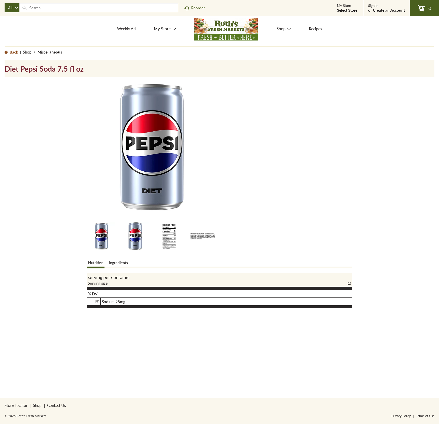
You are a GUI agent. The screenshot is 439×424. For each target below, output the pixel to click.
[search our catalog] (24, 7)
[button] (101, 236)
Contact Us (56, 405)
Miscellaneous (49, 52)
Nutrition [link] (95, 262)
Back (13, 52)
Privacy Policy (401, 415)
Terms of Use (425, 415)
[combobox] (12, 7)
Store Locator (16, 405)
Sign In (373, 5)
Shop (27, 52)
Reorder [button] (198, 8)
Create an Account (389, 10)
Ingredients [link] (118, 262)
